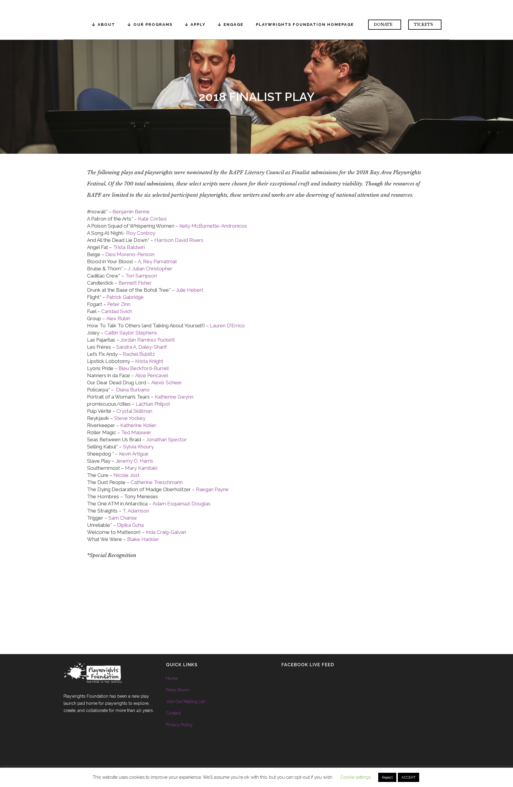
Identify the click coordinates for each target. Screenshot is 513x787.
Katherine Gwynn (174, 397)
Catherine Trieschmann (157, 482)
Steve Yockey (129, 418)
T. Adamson (136, 511)
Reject (387, 777)
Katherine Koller (138, 425)
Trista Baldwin (129, 247)
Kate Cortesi (152, 219)
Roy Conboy (140, 233)
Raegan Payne (212, 489)
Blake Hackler (143, 539)
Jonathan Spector (166, 439)
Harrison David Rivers (178, 240)
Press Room (177, 690)
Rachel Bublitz (139, 354)
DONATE (383, 24)
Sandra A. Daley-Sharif (141, 347)
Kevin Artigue (133, 454)
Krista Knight (149, 361)
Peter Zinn (118, 304)
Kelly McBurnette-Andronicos (213, 226)
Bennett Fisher (135, 283)
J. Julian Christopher (150, 269)
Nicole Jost (126, 475)
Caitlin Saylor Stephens (130, 333)
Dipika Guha (130, 525)
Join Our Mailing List (185, 701)
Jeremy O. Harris (134, 461)
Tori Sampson (141, 276)
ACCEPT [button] (408, 777)
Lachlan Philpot (153, 404)
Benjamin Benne (131, 212)
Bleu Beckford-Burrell (143, 368)
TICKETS (423, 24)
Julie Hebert (189, 290)
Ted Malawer (136, 432)
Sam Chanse (122, 518)
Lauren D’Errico (227, 326)
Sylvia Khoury (138, 447)
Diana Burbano (133, 390)
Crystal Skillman (134, 411)
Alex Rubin (118, 318)
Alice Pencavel (151, 375)
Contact (173, 713)
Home (172, 678)
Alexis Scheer (166, 382)
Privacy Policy (179, 724)
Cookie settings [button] (355, 777)
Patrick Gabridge (125, 297)
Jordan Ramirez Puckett (147, 340)
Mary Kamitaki (141, 468)
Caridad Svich (116, 311)
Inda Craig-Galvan (166, 532)
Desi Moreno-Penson (129, 254)
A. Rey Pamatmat (157, 261)
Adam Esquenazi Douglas (181, 504)
